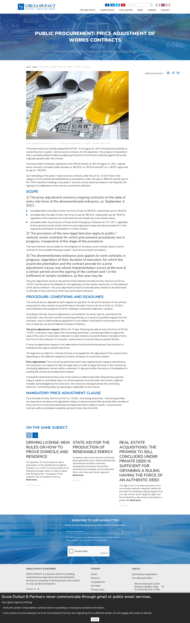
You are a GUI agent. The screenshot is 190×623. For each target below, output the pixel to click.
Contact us (31, 589)
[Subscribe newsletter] (122, 531)
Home (28, 67)
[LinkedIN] (112, 5)
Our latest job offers (142, 578)
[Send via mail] (178, 72)
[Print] (168, 72)
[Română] (168, 5)
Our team (95, 585)
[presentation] (35, 435)
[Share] (173, 72)
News (35, 67)
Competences (98, 581)
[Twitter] (118, 5)
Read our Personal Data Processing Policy (89, 540)
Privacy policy (97, 589)
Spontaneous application (144, 574)
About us (95, 578)
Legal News (75, 143)
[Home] (36, 7)
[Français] (158, 5)
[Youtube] (123, 5)
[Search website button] (151, 5)
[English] (163, 5)
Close (95, 619)
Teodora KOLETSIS (101, 143)
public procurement (154, 73)
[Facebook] (107, 5)
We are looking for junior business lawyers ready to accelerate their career (147, 586)
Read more (31, 479)
